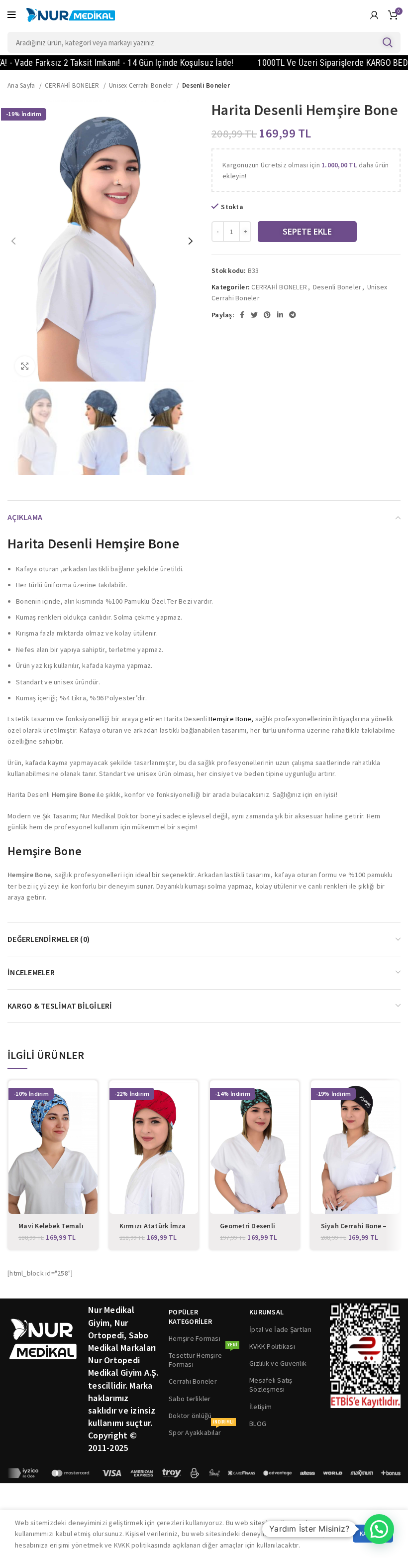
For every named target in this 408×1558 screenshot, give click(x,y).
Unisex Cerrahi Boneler (141, 85)
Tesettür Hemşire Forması (203, 1358)
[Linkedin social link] (280, 314)
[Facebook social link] (242, 314)
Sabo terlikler (190, 1398)
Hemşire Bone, (230, 718)
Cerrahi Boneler (193, 1381)
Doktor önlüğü (190, 1415)
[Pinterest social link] (267, 314)
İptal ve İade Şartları (280, 1329)
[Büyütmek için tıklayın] (25, 366)
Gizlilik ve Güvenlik (277, 1363)
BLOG (257, 1423)
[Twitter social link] (254, 314)
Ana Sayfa (22, 85)
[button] (379, 1529)
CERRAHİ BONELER (73, 85)
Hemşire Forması (194, 1338)
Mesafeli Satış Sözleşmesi (271, 1385)
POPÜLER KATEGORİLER (190, 1316)
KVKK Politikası (272, 1346)
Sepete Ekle (307, 231)
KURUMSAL (266, 1311)
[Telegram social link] (292, 314)
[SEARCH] (387, 42)
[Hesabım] (374, 15)
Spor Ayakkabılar (201, 1430)
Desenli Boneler (206, 85)
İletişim (260, 1406)
